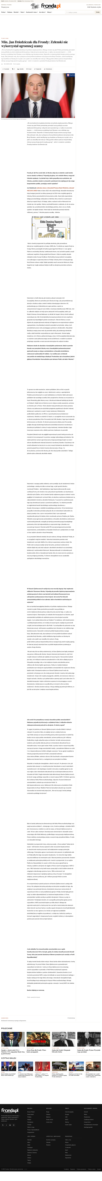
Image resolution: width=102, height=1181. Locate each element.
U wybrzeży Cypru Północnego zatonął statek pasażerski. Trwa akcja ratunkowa (25, 1075)
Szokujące (38, 1072)
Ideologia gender (88, 1127)
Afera (3, 1072)
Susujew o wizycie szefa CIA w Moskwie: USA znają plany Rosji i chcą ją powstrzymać (13, 1052)
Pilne (66, 1152)
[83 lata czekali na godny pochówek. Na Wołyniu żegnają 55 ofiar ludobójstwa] (59, 1066)
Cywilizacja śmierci (88, 1119)
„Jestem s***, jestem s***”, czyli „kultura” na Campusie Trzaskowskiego (42, 1075)
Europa (71, 1072)
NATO (66, 1119)
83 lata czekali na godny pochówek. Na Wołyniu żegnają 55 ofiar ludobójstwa (59, 1075)
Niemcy (67, 1122)
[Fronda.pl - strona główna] (12, 1110)
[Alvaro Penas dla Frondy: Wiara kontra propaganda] (38, 1039)
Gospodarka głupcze (70, 1145)
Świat (23, 12)
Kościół (86, 1112)
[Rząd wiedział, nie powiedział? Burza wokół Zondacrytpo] (8, 1066)
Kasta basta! (30, 1114)
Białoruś (48, 1117)
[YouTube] (10, 1125)
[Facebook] (6, 1125)
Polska (3, 12)
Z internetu (68, 1147)
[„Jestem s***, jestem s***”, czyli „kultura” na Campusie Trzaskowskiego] (42, 1066)
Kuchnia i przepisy (50, 1139)
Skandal (29, 1139)
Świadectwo (87, 1117)
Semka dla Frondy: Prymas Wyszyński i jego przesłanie (88, 1051)
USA (66, 1117)
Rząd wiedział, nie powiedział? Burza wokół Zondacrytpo (8, 1074)
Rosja (47, 1112)
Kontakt (99, 1169)
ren (2, 64)
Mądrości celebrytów (32, 1150)
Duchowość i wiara (32, 12)
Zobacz (29, 1157)
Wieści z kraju (30, 1127)
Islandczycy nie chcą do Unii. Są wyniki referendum (75, 1074)
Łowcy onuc (49, 1122)
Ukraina (48, 1114)
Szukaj (97, 12)
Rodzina (48, 1145)
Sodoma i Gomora (32, 1152)
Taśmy (29, 1160)
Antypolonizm (30, 1132)
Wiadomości (68, 1155)
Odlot (28, 1145)
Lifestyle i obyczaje (53, 1136)
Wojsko (29, 1119)
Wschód (16, 12)
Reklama (9, 12)
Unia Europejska (69, 1112)
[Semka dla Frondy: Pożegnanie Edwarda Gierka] (63, 1039)
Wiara (87, 1072)
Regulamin (72, 1169)
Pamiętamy (55, 1072)
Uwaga (29, 1162)
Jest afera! (42, 12)
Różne (66, 1142)
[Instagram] (13, 1125)
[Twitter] (2, 1125)
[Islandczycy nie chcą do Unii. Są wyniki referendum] (76, 1066)
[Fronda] (51, 6)
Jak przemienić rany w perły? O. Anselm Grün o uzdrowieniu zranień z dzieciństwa (93, 1075)
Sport (66, 1150)
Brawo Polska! (31, 1112)
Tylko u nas (4, 38)
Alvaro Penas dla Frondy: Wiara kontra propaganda (36, 1051)
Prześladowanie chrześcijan (91, 1124)
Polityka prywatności (81, 1169)
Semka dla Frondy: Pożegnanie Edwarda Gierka (61, 1051)
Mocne (29, 1155)
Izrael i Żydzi (68, 1124)
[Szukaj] (79, 12)
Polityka (29, 1117)
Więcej (49, 12)
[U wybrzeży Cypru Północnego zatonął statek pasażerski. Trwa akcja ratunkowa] (25, 1066)
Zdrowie (48, 1142)
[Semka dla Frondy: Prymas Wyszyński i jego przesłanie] (89, 1039)
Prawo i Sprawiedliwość (33, 1129)
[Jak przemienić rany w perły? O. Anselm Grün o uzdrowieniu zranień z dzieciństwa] (93, 1066)
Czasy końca (87, 1122)
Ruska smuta (49, 1119)
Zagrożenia (68, 1157)
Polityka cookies (92, 1169)
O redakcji (66, 1169)
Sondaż (29, 1124)
